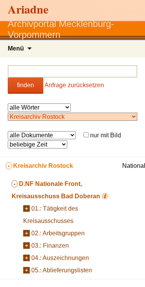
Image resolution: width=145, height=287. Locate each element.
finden (25, 85)
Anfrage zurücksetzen (74, 85)
